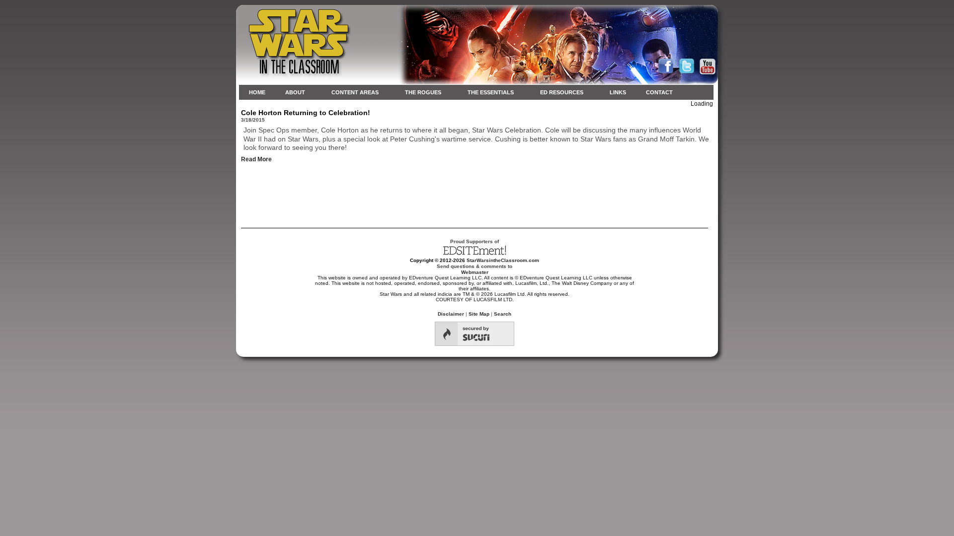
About (295, 92)
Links (618, 92)
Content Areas (355, 92)
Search (502, 314)
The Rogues (423, 92)
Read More (256, 159)
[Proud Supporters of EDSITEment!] (475, 254)
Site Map (479, 314)
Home (257, 92)
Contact (659, 92)
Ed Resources (561, 92)
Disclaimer (451, 314)
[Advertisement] (477, 192)
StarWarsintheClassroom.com (503, 260)
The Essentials (491, 92)
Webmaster (474, 272)
